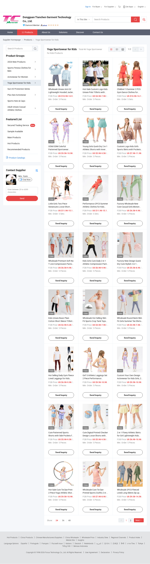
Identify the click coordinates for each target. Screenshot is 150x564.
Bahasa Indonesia (81, 546)
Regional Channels (118, 537)
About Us (46, 32)
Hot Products (12, 537)
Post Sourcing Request (144, 19)
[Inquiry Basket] (119, 6)
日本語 (115, 543)
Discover (80, 32)
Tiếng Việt (66, 546)
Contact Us (98, 32)
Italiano (69, 543)
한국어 (107, 543)
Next (137, 520)
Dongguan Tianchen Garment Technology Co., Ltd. (47, 19)
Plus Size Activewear (16, 94)
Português (34, 543)
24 (57, 520)
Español (24, 543)
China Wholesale (72, 537)
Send (22, 198)
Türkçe (140, 543)
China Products (27, 537)
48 (69, 520)
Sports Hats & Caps (16, 100)
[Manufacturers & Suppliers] (22, 5)
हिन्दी (122, 543)
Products (29, 32)
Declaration (105, 552)
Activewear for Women (17, 76)
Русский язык (57, 543)
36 (63, 520)
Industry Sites (102, 537)
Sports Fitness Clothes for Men (19, 69)
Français (45, 543)
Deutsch (78, 543)
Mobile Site (70, 540)
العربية (98, 543)
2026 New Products (16, 61)
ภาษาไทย (131, 543)
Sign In (88, 6)
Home (10, 32)
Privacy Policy (118, 552)
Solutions (63, 32)
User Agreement (91, 552)
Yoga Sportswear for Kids (19, 82)
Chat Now (26, 179)
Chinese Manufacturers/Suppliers (49, 537)
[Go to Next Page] (141, 49)
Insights (81, 540)
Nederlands (88, 543)
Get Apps (129, 6)
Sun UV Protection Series (18, 88)
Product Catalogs (17, 157)
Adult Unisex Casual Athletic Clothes (16, 108)
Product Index (134, 537)
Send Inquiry (61, 109)
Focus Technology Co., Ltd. (56, 552)
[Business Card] (37, 170)
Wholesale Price (88, 537)
